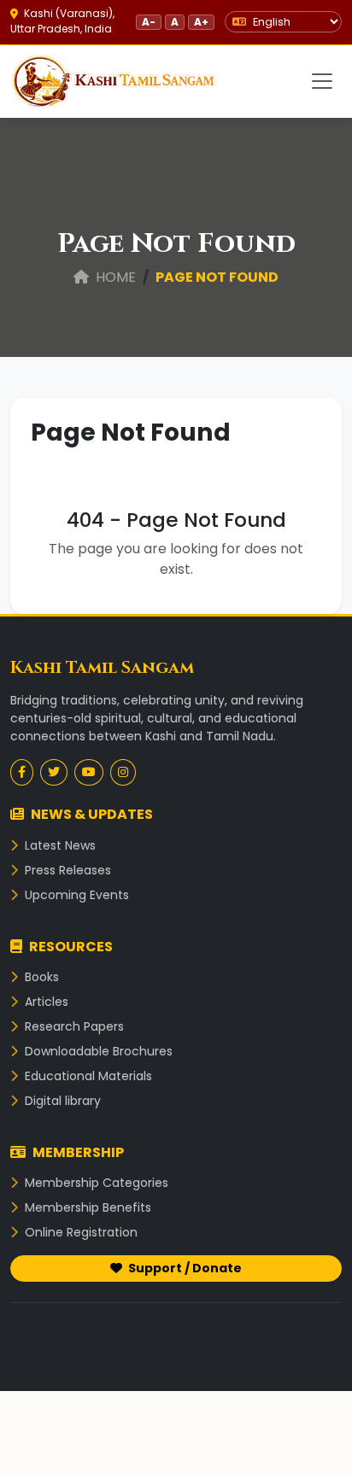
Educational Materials (86, 1075)
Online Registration (79, 1232)
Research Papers (72, 1026)
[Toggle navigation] (322, 81)
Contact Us (139, 1368)
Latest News (58, 845)
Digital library (61, 1100)
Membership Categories (94, 1182)
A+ (201, 22)
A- (148, 22)
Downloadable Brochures (97, 1051)
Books (40, 976)
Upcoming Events (75, 894)
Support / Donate (184, 1268)
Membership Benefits (86, 1207)
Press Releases (66, 870)
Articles (44, 1001)
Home (114, 277)
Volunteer (219, 1368)
